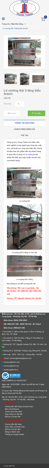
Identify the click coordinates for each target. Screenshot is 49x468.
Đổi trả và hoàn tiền (13, 429)
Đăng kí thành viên (12, 432)
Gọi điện (37, 113)
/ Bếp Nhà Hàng (16, 24)
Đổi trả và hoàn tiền (13, 417)
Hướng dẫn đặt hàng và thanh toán (19, 406)
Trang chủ (6, 24)
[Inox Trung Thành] (24, 8)
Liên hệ (7, 98)
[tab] (24, 123)
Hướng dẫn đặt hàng (13, 424)
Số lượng (7, 104)
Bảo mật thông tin (12, 409)
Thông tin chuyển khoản (14, 434)
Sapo (17, 466)
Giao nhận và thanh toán (15, 427)
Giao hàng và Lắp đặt (13, 414)
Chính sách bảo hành (13, 412)
